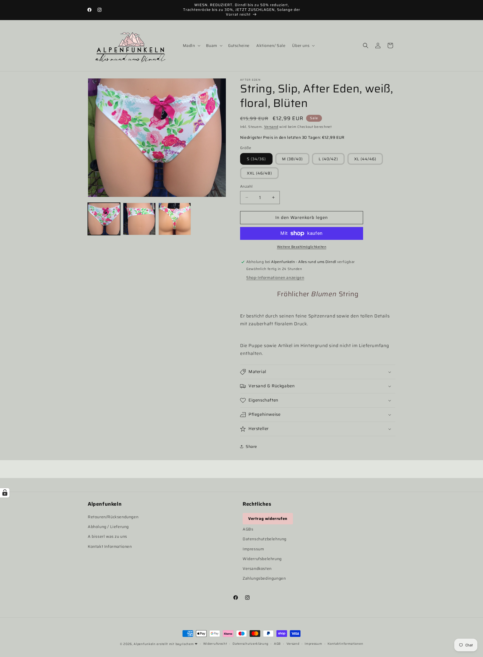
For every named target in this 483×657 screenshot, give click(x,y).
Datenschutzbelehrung (265, 539)
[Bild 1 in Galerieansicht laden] (104, 219)
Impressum (253, 549)
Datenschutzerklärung (250, 643)
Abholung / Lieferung (108, 527)
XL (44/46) (365, 159)
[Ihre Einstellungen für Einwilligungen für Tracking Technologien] (5, 493)
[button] (191, 45)
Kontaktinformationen (345, 643)
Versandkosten (257, 568)
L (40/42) (328, 159)
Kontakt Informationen (110, 546)
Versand (271, 126)
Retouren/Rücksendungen (113, 517)
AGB (277, 643)
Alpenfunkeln (144, 644)
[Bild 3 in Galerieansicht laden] (174, 219)
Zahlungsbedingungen (264, 578)
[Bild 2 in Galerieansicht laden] (139, 219)
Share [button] (251, 446)
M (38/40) (292, 159)
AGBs (248, 529)
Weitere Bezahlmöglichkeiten (301, 246)
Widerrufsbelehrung (262, 559)
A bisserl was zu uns (107, 536)
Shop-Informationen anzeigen (275, 277)
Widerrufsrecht (215, 643)
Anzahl (246, 186)
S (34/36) (256, 159)
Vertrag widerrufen (267, 518)
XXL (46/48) (259, 173)
